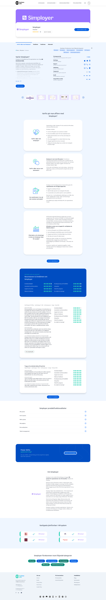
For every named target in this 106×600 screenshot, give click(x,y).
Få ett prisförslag (53, 261)
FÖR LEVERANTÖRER (77, 2)
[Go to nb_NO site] (62, 597)
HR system (22, 50)
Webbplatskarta (77, 584)
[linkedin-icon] (18, 592)
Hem (18, 50)
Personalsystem (80, 50)
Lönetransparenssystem (75, 52)
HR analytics (62, 50)
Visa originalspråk (29, 351)
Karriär (38, 580)
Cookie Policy (39, 586)
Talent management (71, 50)
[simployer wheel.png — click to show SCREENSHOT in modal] (30, 97)
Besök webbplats (81, 29)
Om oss (38, 577)
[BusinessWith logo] (20, 3)
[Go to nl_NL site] (59, 597)
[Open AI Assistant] (21, 592)
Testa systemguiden (70, 453)
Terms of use (39, 584)
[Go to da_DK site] (50, 597)
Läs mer (18, 81)
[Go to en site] (66, 597)
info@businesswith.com (20, 581)
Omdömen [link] (35, 44)
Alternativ (50, 44)
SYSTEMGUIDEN (41, 2)
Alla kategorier (77, 582)
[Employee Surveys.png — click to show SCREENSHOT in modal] (52, 97)
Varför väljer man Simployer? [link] (24, 44)
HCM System (87, 50)
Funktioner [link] (43, 44)
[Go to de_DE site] (46, 597)
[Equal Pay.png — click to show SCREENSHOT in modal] (75, 97)
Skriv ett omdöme (47, 31)
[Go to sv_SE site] (40, 597)
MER (85, 2)
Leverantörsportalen (59, 580)
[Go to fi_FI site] (56, 597)
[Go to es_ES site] (53, 597)
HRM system (66, 52)
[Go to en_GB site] (43, 597)
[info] (40, 31)
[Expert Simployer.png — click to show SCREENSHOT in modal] (64, 97)
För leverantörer (58, 577)
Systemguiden (77, 580)
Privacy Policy (39, 582)
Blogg (75, 577)
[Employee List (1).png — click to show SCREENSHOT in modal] (41, 97)
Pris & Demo (20, 86)
